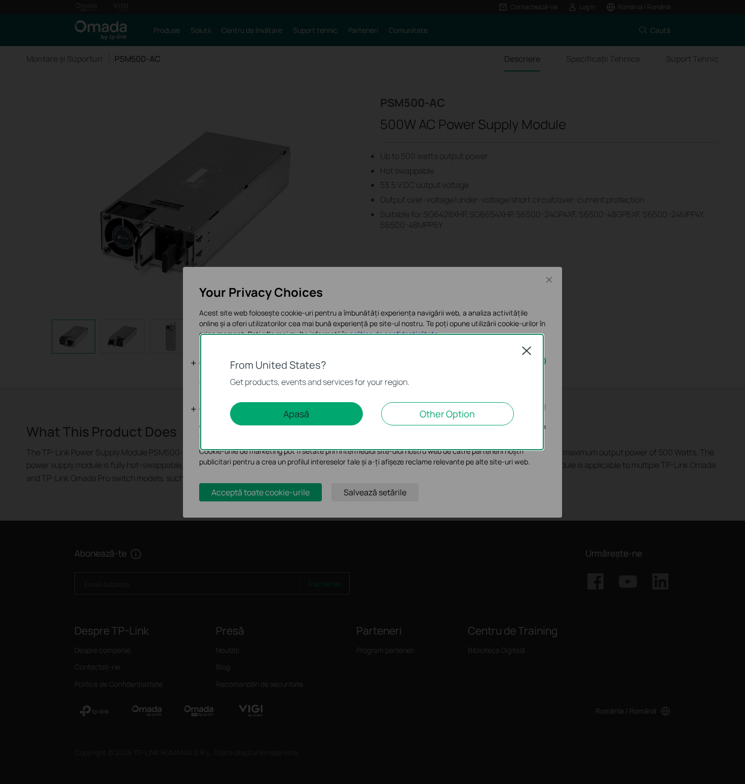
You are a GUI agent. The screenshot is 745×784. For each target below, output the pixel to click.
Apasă (296, 414)
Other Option (447, 414)
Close (527, 350)
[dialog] (372, 392)
